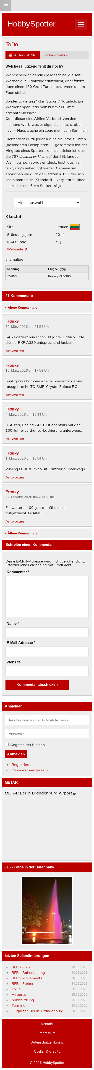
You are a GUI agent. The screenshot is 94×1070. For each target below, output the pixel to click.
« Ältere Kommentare (21, 307)
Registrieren (22, 764)
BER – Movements (27, 978)
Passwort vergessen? (30, 770)
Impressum (47, 1033)
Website (14, 662)
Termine (18, 1005)
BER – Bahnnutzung (28, 972)
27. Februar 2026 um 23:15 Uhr (29, 497)
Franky (12, 320)
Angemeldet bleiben (27, 744)
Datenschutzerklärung (47, 1042)
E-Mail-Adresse (21, 643)
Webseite (15, 249)
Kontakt (47, 1023)
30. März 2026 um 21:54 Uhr (27, 327)
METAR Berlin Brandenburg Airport (38, 793)
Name (13, 624)
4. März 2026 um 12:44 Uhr (26, 415)
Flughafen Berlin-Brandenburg (37, 1011)
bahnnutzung (23, 1000)
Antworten (14, 350)
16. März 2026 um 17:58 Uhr (27, 370)
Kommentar (18, 572)
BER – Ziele (21, 967)
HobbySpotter (31, 23)
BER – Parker (23, 983)
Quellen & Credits (47, 1051)
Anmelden (16, 754)
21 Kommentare (56, 55)
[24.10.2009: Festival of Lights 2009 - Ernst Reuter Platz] (47, 910)
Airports (19, 994)
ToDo (16, 989)
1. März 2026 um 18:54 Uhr (26, 458)
